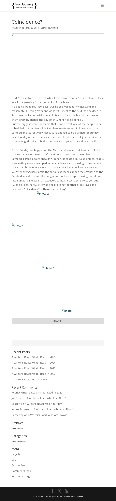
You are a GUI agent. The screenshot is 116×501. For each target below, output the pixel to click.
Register (17, 454)
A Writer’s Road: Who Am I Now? (46, 398)
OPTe (80, 496)
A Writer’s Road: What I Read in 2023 (33, 368)
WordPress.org (21, 476)
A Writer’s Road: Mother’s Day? (30, 379)
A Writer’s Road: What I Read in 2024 (33, 362)
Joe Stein (17, 398)
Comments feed (21, 471)
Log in (15, 459)
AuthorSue (19, 27)
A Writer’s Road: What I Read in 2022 (33, 373)
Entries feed (19, 465)
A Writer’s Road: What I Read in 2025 (33, 357)
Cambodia (45, 27)
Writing (54, 27)
